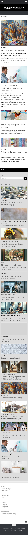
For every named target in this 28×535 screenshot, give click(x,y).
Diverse (3, 355)
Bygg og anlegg (13, 242)
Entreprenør (4, 507)
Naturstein (4, 200)
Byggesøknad (18, 316)
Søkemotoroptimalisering (8, 514)
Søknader (10, 316)
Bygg (2, 497)
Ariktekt (3, 316)
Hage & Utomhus (6, 122)
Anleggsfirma (5, 490)
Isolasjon (4, 274)
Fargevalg (4, 48)
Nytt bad (3, 486)
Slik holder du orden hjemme (10, 477)
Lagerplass (4, 505)
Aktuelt (3, 263)
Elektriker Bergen (6, 488)
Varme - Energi (5, 433)
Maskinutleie (5, 512)
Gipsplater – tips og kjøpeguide (11, 358)
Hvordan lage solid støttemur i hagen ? (13, 225)
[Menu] (26, 2)
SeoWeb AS (20, 530)
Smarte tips (4, 475)
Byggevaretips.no (14, 7)
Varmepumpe (5, 495)
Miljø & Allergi (13, 85)
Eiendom (3, 502)
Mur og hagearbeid (7, 221)
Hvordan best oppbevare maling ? (13, 50)
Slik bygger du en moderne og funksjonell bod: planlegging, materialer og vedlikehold (14, 267)
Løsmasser (4, 242)
